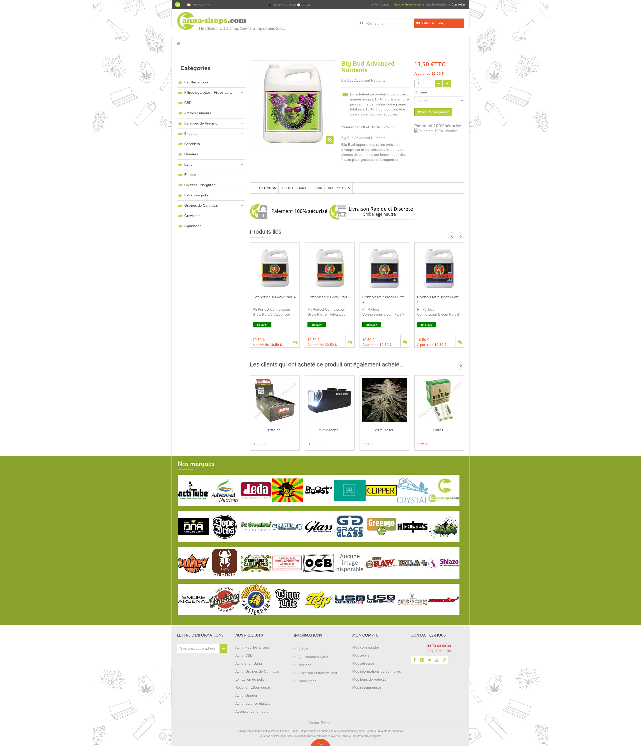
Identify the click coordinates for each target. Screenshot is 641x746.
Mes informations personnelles (376, 671)
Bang (188, 164)
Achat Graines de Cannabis (257, 671)
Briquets (190, 134)
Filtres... (439, 430)
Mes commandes (366, 647)
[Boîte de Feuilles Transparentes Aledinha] (274, 400)
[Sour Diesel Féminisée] (384, 400)
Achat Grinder (246, 695)
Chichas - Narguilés (199, 185)
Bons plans (307, 681)
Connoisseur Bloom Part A (383, 299)
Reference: (350, 127)
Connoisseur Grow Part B (329, 297)
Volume (421, 92)
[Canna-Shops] (212, 21)
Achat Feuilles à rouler (253, 647)
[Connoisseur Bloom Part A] (384, 267)
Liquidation (193, 226)
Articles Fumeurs (197, 113)
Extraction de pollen (251, 679)
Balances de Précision (201, 123)
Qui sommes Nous (313, 657)
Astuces (305, 665)
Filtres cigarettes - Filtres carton (209, 92)
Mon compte (381, 4)
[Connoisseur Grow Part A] (275, 267)
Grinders (191, 154)
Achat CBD (244, 655)
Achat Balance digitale (252, 703)
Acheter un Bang (248, 663)
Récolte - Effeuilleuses (253, 687)
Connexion (458, 4)
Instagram (422, 660)
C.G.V (303, 649)
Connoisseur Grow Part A (274, 297)
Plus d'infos (265, 188)
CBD (188, 103)
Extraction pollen (197, 195)
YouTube (437, 660)
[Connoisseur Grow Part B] (329, 267)
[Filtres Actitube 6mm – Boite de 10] (439, 400)
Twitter (429, 660)
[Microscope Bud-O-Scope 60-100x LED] (329, 400)
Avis (318, 188)
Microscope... (329, 430)
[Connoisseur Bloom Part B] (439, 267)
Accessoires (339, 188)
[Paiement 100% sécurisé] (439, 131)
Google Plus (444, 660)
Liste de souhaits (436, 4)
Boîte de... (275, 430)
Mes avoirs (361, 655)
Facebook (414, 660)
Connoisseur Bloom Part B (438, 299)
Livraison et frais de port (318, 673)
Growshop (192, 216)
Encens (190, 175)
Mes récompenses (367, 687)
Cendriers (192, 144)
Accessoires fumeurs (251, 711)
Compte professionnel (407, 4)
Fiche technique (295, 188)
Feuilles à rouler (197, 82)
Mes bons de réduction (370, 679)
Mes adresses (363, 663)
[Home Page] (178, 43)
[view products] (193, 490)
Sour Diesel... (384, 430)
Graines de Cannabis (201, 205)
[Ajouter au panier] (295, 341)
